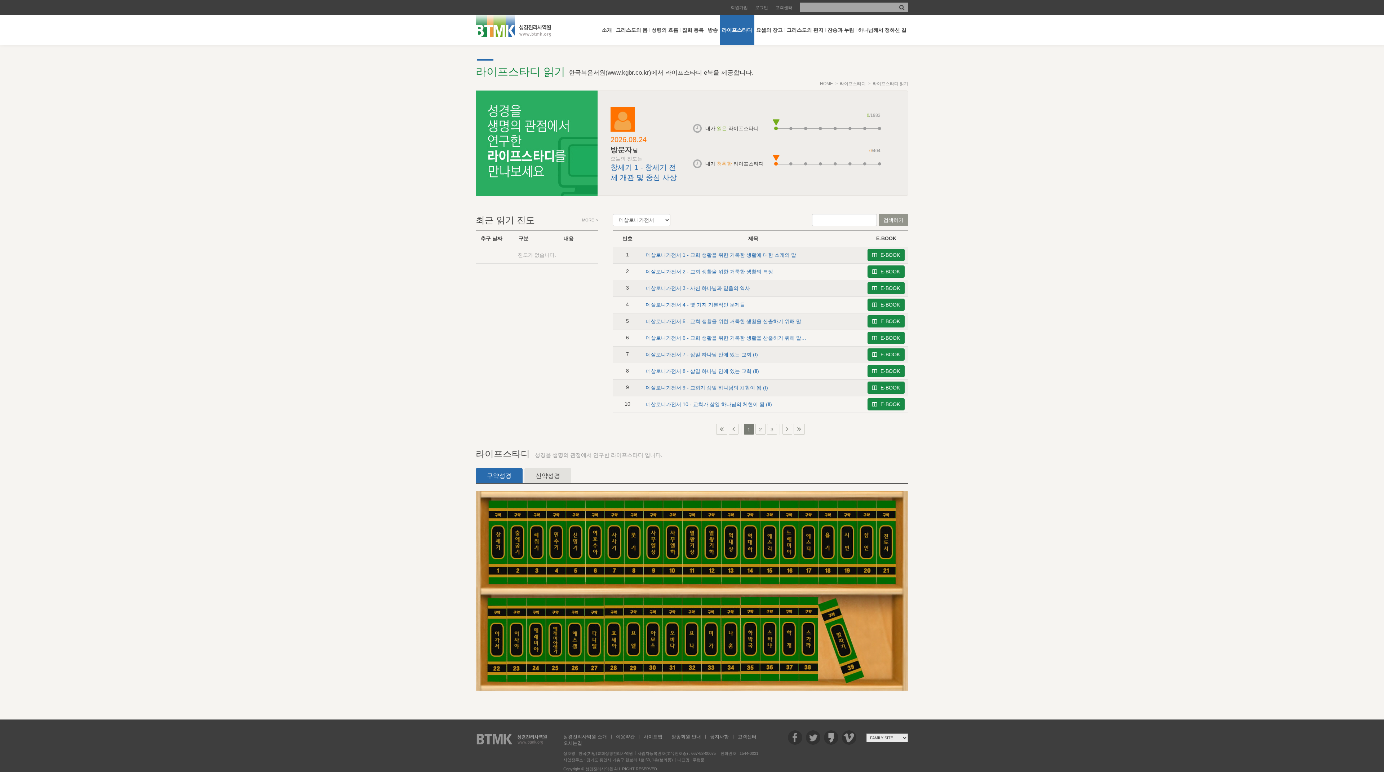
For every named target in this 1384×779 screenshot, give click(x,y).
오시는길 (572, 743)
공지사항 (719, 736)
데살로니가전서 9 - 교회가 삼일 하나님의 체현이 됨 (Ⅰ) (707, 388)
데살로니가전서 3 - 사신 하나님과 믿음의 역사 (698, 288)
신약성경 (548, 475)
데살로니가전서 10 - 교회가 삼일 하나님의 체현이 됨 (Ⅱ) (709, 404)
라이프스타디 (737, 30)
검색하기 (893, 220)
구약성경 (499, 475)
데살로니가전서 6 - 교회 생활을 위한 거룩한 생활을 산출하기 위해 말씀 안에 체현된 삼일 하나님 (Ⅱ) (758, 338)
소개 (607, 30)
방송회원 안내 (686, 736)
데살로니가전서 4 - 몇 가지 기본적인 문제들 (695, 305)
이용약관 (625, 736)
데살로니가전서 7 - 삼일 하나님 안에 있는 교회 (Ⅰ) (702, 354)
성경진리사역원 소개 (585, 736)
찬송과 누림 (841, 30)
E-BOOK (890, 255)
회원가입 (739, 7)
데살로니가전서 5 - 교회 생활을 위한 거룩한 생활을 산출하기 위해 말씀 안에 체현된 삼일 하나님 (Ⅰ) (757, 321)
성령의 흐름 (665, 30)
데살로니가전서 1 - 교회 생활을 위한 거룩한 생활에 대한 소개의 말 (721, 255)
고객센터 (784, 7)
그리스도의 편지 (805, 30)
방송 (713, 30)
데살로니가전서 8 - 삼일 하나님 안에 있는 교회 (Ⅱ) (702, 371)
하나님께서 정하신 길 (882, 30)
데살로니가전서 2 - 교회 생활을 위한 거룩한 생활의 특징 (709, 271)
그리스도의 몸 (632, 30)
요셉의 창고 (769, 30)
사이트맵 (653, 736)
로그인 (761, 7)
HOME (826, 83)
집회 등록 (693, 30)
